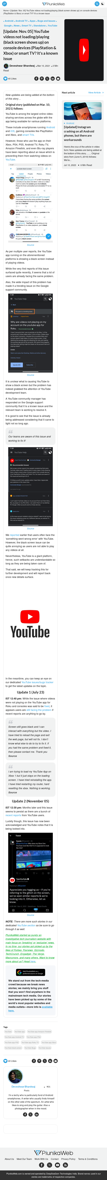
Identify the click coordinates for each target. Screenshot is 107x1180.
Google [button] (8, 25)
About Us (9, 1159)
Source (30, 244)
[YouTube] (57, 1164)
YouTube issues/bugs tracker (37, 682)
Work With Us (41, 1159)
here (32, 961)
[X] (49, 1164)
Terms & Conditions (88, 1159)
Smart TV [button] (26, 25)
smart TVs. (28, 134)
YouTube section (26, 925)
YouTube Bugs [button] (30, 1048)
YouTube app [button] (20, 1031)
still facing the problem (38, 710)
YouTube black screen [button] (13, 1048)
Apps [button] (32, 20)
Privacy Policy (68, 1159)
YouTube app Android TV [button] (14, 1037)
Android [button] (9, 20)
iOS (12, 131)
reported (14, 535)
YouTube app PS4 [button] (34, 1037)
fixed (46, 706)
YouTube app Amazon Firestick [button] (39, 1031)
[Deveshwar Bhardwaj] (30, 1076)
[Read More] (83, 111)
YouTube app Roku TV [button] (30, 1042)
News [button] (17, 25)
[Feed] (65, 1164)
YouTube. (11, 159)
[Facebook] (41, 1164)
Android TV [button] (21, 20)
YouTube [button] (52, 25)
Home (6, 10)
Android (50, 127)
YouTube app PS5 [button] (12, 1042)
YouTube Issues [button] (45, 1048)
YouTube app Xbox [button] (49, 1042)
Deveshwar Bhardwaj (22, 65)
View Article (94, 92)
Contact (55, 1159)
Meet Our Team (24, 1159)
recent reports (13, 815)
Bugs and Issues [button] (46, 20)
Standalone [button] (40, 25)
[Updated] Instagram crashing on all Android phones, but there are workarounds (79, 133)
